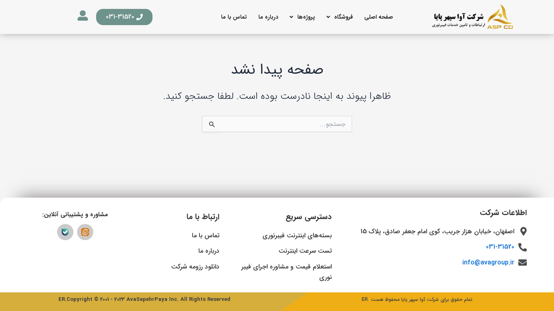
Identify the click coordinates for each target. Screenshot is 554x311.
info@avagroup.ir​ (488, 263)
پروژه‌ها (306, 17)
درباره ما (268, 17)
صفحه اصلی (378, 17)
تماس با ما (234, 17)
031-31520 (500, 247)
